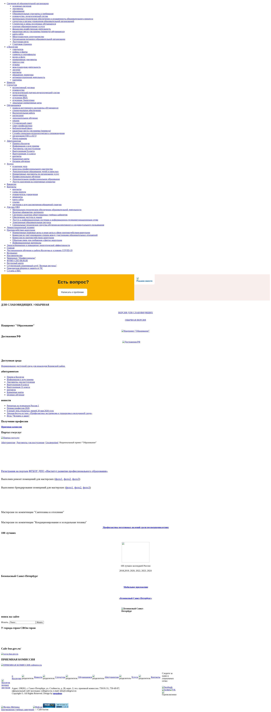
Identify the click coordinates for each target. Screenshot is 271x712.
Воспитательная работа (23, 113)
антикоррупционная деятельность (28, 77)
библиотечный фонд (22, 128)
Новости (11, 82)
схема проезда (19, 192)
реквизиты (17, 197)
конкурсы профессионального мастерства (32, 169)
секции (15, 120)
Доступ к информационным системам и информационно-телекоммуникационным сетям (55, 220)
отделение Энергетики (23, 100)
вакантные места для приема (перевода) (31, 131)
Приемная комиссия (11, 427)
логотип (16, 69)
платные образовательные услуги (28, 26)
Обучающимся (14, 105)
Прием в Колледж (21, 143)
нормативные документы (24, 59)
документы (17, 8)
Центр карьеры (19, 138)
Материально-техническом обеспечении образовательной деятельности (46, 209)
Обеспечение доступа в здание (27, 217)
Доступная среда (20, 41)
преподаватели (19, 95)
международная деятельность (26, 67)
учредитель (17, 49)
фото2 (67, 479)
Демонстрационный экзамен (20, 227)
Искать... (5, 622)
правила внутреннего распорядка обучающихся (35, 108)
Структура (12, 85)
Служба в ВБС (14, 271)
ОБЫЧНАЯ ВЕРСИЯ (135, 320)
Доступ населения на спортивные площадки (33, 181)
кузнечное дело (19, 166)
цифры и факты (20, 52)
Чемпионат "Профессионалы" (21, 258)
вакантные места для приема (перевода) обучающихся (38, 31)
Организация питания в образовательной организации (38, 39)
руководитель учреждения (25, 194)
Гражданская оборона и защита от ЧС (25, 268)
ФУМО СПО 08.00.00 (17, 260)
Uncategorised (51, 442)
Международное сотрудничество (28, 36)
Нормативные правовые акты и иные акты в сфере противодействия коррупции (51, 232)
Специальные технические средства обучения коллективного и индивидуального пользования (58, 225)
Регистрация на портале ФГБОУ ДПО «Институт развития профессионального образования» (54, 471)
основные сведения (21, 6)
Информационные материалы (26, 243)
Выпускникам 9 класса (23, 151)
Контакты (11, 187)
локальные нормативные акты (27, 103)
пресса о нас (18, 62)
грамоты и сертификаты (24, 54)
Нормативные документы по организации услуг (35, 174)
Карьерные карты (20, 159)
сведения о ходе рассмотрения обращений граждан (37, 204)
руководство (18, 90)
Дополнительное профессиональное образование (36, 179)
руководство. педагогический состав (30, 16)
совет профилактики (22, 125)
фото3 (75, 479)
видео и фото (18, 57)
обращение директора (22, 75)
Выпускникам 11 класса (24, 153)
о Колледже (12, 47)
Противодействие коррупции (21, 230)
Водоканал (12, 253)
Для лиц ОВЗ (13, 207)
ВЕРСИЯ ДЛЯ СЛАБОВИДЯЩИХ (135, 312)
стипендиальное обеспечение (26, 110)
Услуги (10, 164)
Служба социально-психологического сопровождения (38, 133)
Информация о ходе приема (25, 146)
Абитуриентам (14, 141)
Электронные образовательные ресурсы (31, 222)
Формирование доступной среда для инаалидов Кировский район (33, 366)
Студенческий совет (22, 123)
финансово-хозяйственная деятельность (31, 29)
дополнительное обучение (25, 118)
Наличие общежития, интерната (27, 212)
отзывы (16, 64)
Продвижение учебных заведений (17, 709)
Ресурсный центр (15, 263)
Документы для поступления (26, 148)
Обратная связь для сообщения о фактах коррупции (37, 240)
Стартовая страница (22, 44)
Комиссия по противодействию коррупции (33, 237)
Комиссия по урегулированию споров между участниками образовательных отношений (55, 235)
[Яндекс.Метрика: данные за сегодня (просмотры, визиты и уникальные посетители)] (10, 707)
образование (18, 11)
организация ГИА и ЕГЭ (24, 136)
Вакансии (11, 184)
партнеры (17, 80)
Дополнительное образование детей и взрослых (35, 171)
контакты (16, 72)
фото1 (58, 479)
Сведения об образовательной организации (28, 3)
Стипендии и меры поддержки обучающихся (34, 24)
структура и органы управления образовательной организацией (43, 21)
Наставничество (14, 255)
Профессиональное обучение (26, 176)
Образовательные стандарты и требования (32, 13)
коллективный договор (23, 87)
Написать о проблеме (72, 292)
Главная (10, 248)
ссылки (15, 202)
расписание (18, 115)
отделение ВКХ (20, 97)
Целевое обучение (21, 161)
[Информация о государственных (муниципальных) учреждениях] (9, 654)
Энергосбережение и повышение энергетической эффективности (38, 245)
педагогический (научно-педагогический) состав (36, 92)
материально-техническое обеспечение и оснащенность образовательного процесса (52, 19)
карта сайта (17, 34)
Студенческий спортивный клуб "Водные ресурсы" (32, 265)
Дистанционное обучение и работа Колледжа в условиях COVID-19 (39, 250)
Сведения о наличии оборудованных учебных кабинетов (39, 215)
